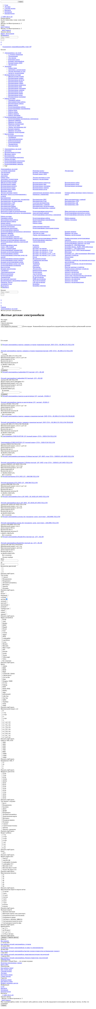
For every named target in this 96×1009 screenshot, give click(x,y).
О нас (6, 5)
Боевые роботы (13, 105)
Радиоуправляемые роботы (17, 107)
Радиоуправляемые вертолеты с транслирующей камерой (43, 212)
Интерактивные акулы (15, 91)
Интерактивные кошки (15, 81)
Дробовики (36, 263)
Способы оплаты (9, 8)
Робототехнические (14, 140)
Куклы (35, 257)
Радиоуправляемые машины (13, 117)
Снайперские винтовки (40, 260)
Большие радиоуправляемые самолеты (45, 238)
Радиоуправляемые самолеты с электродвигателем (42, 241)
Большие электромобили (16, 61)
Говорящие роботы (14, 100)
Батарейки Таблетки (39, 285)
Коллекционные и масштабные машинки (14, 280)
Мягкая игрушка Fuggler (16, 76)
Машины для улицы (14, 130)
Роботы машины (13, 113)
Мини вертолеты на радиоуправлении (77, 211)
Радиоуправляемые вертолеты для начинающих (16, 213)
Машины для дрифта (15, 122)
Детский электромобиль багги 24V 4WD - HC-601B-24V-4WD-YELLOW (24, 503)
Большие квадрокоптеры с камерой (44, 208)
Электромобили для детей (12, 53)
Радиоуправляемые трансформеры (19, 108)
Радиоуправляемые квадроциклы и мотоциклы (23, 119)
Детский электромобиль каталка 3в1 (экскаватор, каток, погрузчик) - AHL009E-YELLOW (30, 523)
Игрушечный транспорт (8, 279)
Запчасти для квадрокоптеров (74, 282)
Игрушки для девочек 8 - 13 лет (43, 250)
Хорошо (4, 1005)
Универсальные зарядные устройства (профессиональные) (77, 269)
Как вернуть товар (7, 981)
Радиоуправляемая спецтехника (14, 161)
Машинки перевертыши (16, 124)
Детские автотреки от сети (16, 71)
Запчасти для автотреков (16, 73)
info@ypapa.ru (5, 27)
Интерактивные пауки (15, 95)
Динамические (13, 144)
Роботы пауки (12, 110)
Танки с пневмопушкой (8, 248)
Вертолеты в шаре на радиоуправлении (13, 211)
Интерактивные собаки (15, 83)
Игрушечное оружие (39, 258)
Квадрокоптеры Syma (39, 201)
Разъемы (67, 258)
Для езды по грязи (14, 125)
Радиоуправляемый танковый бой (11, 250)
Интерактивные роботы (16, 103)
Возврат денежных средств (9, 983)
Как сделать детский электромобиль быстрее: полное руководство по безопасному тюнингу (30, 951)
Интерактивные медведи (16, 80)
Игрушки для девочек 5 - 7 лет (42, 252)
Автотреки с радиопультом (17, 70)
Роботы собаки (13, 112)
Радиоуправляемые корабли (9, 253)
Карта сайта (4, 964)
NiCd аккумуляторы (39, 280)
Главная (3, 307)
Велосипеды (5, 285)
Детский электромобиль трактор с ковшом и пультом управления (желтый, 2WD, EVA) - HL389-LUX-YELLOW (37, 351)
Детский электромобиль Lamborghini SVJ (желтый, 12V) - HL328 (21, 378)
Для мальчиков (13, 56)
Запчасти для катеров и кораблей (75, 277)
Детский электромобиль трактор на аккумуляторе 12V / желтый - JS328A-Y (25, 402)
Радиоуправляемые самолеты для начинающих (80, 242)
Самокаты (36, 247)
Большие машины (14, 129)
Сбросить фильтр (13, 937)
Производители (9, 13)
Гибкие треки (12, 68)
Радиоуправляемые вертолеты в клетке (77, 213)
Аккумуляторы (37, 274)
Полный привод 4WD (15, 63)
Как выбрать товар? (7, 968)
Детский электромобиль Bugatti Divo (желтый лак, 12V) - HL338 (21, 543)
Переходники (69, 257)
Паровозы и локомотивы (41, 194)
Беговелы (36, 245)
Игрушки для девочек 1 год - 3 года (44, 255)
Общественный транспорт (41, 226)
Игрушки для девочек (40, 248)
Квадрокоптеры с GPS (8, 203)
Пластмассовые (13, 146)
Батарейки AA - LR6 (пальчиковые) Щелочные (80, 253)
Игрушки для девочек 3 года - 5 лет (44, 253)
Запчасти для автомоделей (73, 274)
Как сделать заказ (6, 969)
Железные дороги (10, 154)
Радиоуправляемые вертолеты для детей (77, 214)
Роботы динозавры (14, 115)
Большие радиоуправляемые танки (12, 252)
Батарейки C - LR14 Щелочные (75, 248)
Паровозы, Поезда (6, 282)
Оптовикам (8, 12)
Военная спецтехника (8, 226)
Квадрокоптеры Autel (7, 204)
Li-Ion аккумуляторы (39, 275)
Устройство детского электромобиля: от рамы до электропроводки (22, 947)
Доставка (7, 7)
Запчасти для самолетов (72, 279)
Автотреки (7, 66)
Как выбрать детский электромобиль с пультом (16, 944)
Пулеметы (36, 262)
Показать (4, 937)
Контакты (7, 10)
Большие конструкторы (15, 135)
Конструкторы (9, 134)
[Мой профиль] (2, 297)
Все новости (5, 941)
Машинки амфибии (14, 120)
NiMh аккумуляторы (39, 279)
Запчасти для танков (71, 280)
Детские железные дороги (9, 193)
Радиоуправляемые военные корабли (12, 258)
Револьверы (36, 267)
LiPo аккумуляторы (39, 282)
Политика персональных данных (11, 963)
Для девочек (12, 58)
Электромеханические (15, 139)
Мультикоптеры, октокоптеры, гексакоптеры (15, 199)
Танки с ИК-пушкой (7, 247)
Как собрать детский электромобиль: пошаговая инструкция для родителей (25, 954)
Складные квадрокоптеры (41, 203)
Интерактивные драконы (16, 90)
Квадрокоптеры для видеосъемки (43, 206)
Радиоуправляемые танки (9, 245)
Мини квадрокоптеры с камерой (75, 199)
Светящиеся (12, 137)
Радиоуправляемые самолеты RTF (11, 238)
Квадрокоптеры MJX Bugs (9, 208)
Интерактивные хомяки (15, 78)
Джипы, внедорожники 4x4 (17, 127)
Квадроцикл (6, 581)
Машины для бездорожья (16, 132)
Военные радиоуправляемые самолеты (13, 240)
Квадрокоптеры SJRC (40, 199)
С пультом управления (15, 54)
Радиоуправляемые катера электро (12, 260)
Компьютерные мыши (40, 270)
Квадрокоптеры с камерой (41, 204)
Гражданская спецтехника (9, 228)
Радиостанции (37, 272)
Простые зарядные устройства (74, 267)
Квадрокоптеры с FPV (72, 201)
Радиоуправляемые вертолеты (14, 157)
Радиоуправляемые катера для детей (12, 263)
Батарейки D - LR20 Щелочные (75, 245)
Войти (3, 33)
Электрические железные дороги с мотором (47, 193)
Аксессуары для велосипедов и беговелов (78, 275)
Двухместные (12, 64)
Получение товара (6, 974)
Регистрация (10, 33)
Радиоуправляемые (14, 142)
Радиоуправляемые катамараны (11, 265)
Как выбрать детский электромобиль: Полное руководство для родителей (24, 958)
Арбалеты (36, 265)
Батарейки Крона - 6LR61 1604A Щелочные (79, 247)
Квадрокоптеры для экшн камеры (11, 201)
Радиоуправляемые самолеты (13, 164)
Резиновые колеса (14, 59)
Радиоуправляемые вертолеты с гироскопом (47, 214)
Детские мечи (37, 269)
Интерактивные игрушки (12, 75)
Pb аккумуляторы (38, 277)
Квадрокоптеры (9, 156)
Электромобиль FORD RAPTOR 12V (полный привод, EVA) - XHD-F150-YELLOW (28, 442)
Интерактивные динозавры (17, 88)
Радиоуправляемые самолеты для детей (77, 243)
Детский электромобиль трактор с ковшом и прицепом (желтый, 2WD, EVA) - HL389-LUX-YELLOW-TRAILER (37, 422)
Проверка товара (6, 980)
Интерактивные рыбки (15, 93)
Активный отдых (6, 284)
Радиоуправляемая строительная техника (46, 228)
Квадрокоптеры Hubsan (8, 206)
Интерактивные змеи (15, 86)
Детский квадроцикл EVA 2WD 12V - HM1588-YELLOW (19, 482)
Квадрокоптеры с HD (71, 204)
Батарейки (36, 284)
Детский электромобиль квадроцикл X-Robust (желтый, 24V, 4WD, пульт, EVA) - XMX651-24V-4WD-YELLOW (36, 462)
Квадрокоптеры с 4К (71, 203)
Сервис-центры (6, 976)
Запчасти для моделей (72, 272)
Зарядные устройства (71, 255)
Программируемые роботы (17, 102)
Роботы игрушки (9, 98)
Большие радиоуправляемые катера (12, 262)
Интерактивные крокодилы (17, 85)
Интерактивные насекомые (17, 97)
